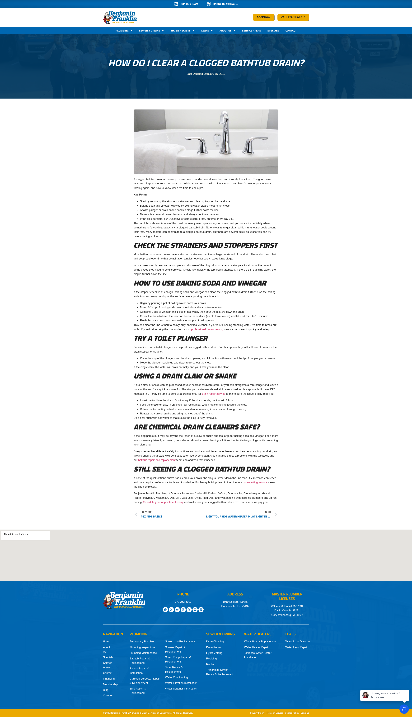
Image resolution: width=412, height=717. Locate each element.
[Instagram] (183, 609)
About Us (226, 30)
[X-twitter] (171, 609)
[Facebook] (165, 609)
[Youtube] (177, 609)
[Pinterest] (201, 609)
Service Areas (251, 30)
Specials (273, 30)
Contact (291, 30)
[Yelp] (189, 609)
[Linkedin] (195, 609)
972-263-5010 (183, 601)
